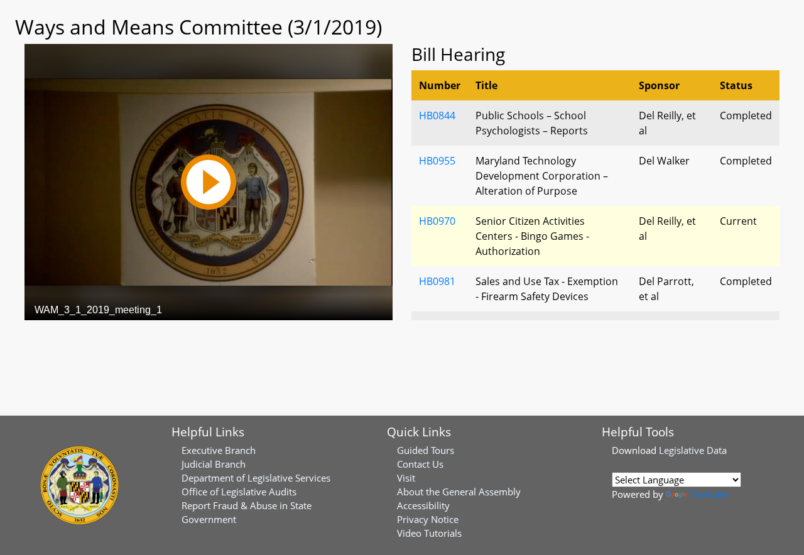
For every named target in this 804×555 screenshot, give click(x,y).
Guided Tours (425, 450)
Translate (708, 494)
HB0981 (437, 281)
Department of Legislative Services (256, 477)
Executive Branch (219, 450)
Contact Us (420, 464)
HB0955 (437, 161)
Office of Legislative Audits (239, 491)
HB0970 (437, 221)
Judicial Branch (214, 464)
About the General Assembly (459, 491)
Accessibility (423, 505)
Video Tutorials (429, 533)
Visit (406, 477)
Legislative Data (693, 450)
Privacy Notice (428, 519)
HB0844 (437, 115)
